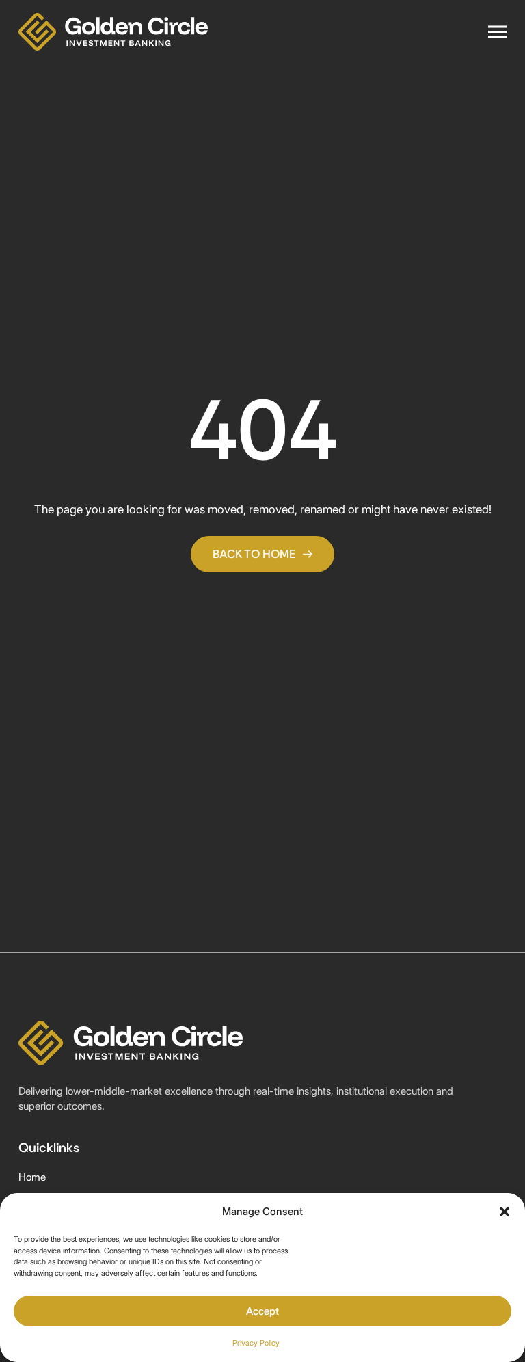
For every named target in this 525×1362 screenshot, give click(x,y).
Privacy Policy (256, 1343)
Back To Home (254, 553)
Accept (262, 1311)
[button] (504, 1211)
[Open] (497, 32)
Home (32, 1177)
